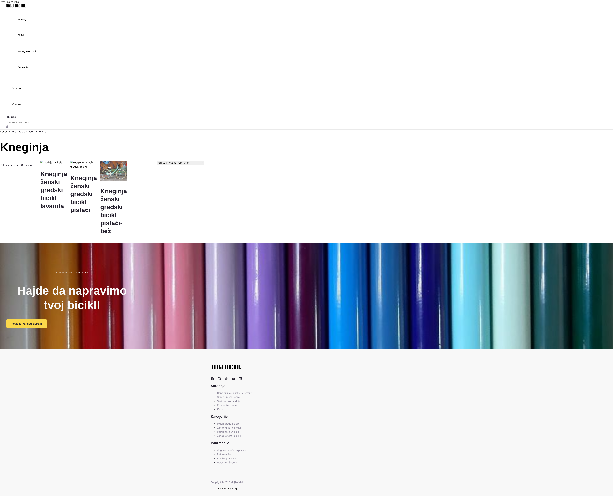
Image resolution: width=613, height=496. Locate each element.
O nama (16, 88)
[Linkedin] (240, 379)
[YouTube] (233, 379)
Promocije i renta (227, 405)
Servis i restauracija (228, 397)
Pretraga (11, 116)
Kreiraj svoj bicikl (27, 51)
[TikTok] (226, 379)
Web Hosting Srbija (228, 488)
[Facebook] (212, 379)
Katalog (22, 19)
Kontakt (16, 104)
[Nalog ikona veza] (7, 127)
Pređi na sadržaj (9, 2)
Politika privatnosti (227, 458)
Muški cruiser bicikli (228, 431)
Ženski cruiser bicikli (229, 435)
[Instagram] (219, 379)
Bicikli (21, 35)
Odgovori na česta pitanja (231, 450)
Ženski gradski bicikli (229, 427)
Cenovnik (23, 67)
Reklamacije (224, 454)
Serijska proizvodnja (228, 401)
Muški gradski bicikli (228, 423)
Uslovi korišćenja (227, 462)
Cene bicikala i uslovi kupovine (234, 393)
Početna (5, 131)
